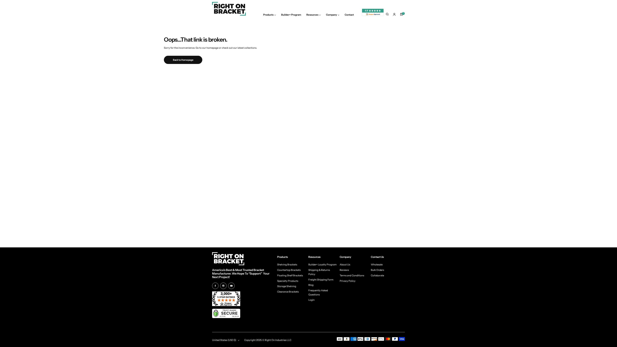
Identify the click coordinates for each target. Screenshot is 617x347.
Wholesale (377, 264)
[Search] (387, 14)
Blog (310, 284)
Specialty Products (287, 280)
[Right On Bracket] (229, 9)
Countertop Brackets (289, 269)
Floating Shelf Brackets (290, 275)
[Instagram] (223, 286)
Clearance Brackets (288, 291)
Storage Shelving (286, 286)
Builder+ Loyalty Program (322, 264)
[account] (394, 14)
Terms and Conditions (352, 275)
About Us (345, 264)
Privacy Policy (347, 280)
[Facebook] (215, 286)
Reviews (344, 269)
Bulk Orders (377, 269)
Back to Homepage (183, 59)
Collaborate (377, 275)
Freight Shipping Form (320, 279)
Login (311, 299)
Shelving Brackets (287, 264)
